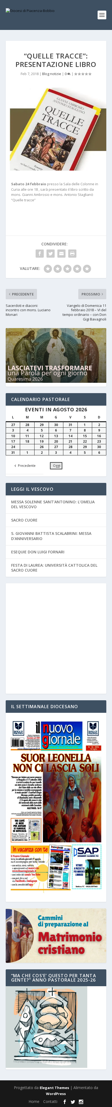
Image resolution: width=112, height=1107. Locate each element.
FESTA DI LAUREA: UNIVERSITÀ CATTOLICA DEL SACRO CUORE (54, 568)
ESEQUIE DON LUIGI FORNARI (37, 551)
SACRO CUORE (24, 520)
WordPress (56, 1093)
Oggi (56, 465)
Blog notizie (51, 73)
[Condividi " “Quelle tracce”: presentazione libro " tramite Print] (72, 253)
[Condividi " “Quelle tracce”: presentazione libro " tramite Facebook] (39, 253)
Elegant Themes (54, 1087)
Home (34, 1101)
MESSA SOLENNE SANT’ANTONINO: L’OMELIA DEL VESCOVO (53, 504)
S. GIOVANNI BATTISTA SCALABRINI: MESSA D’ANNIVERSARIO (51, 536)
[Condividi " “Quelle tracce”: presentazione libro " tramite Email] (61, 253)
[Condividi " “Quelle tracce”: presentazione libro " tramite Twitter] (50, 253)
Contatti (50, 1101)
